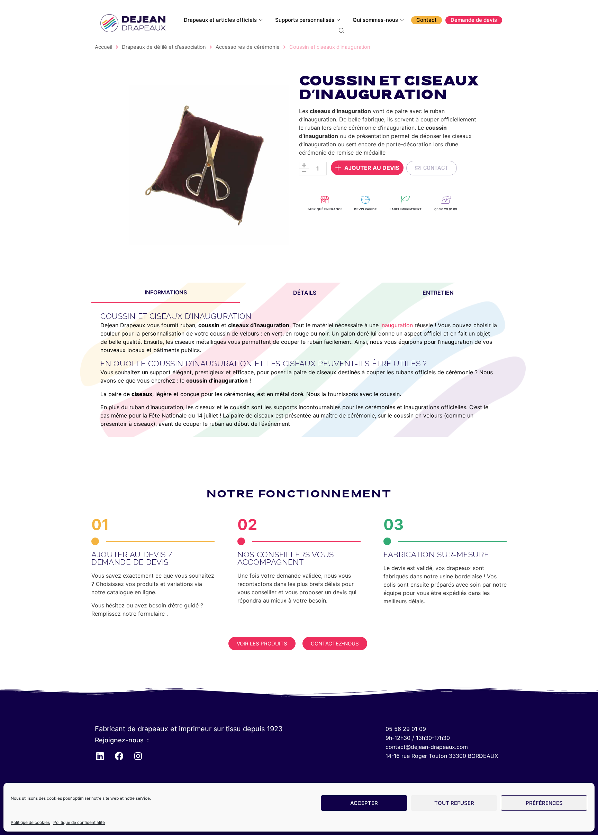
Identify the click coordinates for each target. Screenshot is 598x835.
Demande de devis (474, 20)
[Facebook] (119, 756)
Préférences (544, 803)
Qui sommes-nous (375, 20)
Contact (426, 20)
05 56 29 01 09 (445, 209)
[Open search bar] (342, 30)
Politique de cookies (30, 822)
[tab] (165, 293)
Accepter (364, 803)
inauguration (396, 325)
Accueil (103, 47)
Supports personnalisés (304, 20)
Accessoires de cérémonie (248, 47)
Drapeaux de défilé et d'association (164, 47)
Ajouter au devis (371, 167)
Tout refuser (454, 803)
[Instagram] (138, 756)
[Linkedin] (100, 756)
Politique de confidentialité (79, 822)
